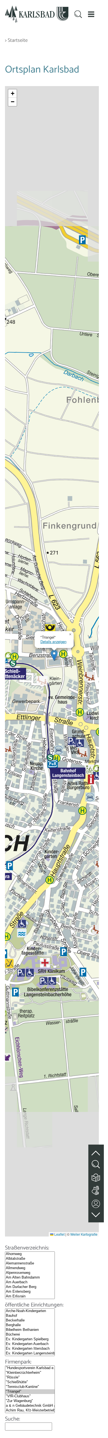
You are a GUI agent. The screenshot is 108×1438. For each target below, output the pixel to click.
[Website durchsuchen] (78, 15)
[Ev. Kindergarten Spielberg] (30, 1339)
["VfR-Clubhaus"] (30, 1396)
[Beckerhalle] (30, 1320)
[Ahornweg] (30, 1254)
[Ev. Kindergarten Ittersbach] (30, 1348)
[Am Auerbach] (30, 1282)
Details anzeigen (53, 641)
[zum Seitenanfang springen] (96, 1149)
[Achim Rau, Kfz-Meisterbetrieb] (30, 1410)
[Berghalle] (30, 1325)
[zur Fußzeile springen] (96, 1213)
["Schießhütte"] (30, 1382)
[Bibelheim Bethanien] (30, 1330)
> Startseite (16, 40)
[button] (91, 14)
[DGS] (96, 1189)
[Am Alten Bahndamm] (30, 1277)
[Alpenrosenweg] (30, 1273)
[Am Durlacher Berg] (30, 1287)
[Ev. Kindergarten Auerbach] (30, 1344)
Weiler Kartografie (83, 1234)
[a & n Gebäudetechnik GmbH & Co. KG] (30, 1405)
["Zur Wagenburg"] (30, 1401)
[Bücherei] (30, 1334)
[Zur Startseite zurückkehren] (36, 8)
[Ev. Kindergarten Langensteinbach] (30, 1353)
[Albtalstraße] (30, 1258)
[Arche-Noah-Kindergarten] (30, 1311)
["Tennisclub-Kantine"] (30, 1387)
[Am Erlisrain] (30, 1296)
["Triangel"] (30, 1391)
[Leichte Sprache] (96, 1176)
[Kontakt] (96, 1202)
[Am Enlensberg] (30, 1291)
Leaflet (59, 1234)
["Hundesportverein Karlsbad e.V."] (30, 1368)
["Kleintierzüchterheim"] (30, 1372)
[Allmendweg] (30, 1268)
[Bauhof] (30, 1315)
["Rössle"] (30, 1377)
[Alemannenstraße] (30, 1263)
